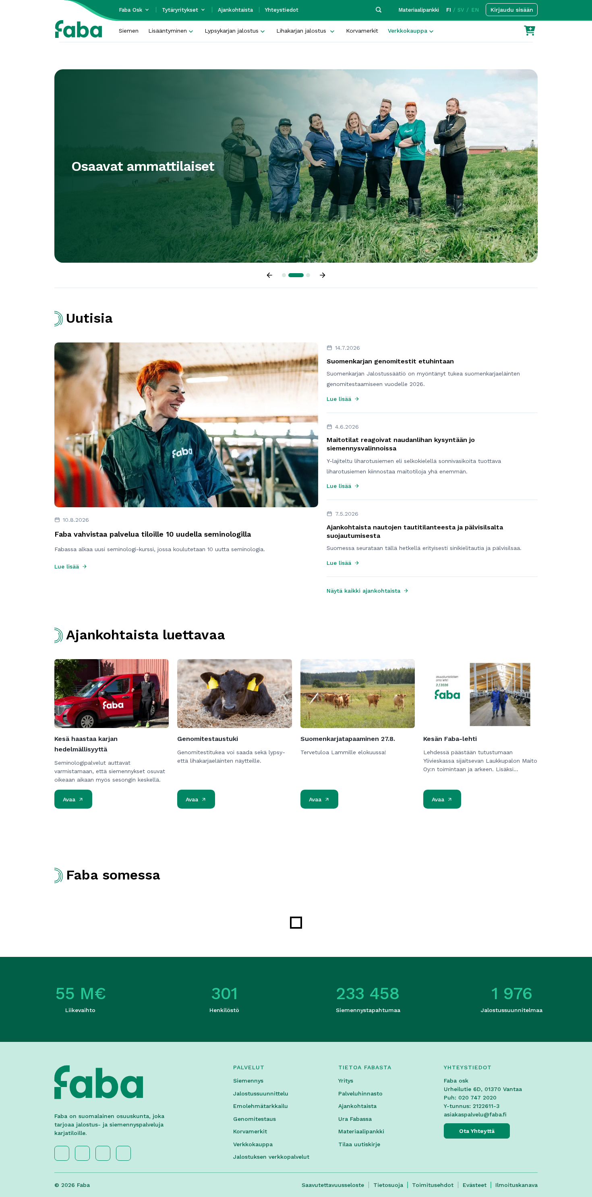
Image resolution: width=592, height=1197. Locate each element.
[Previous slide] (269, 275)
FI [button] (448, 9)
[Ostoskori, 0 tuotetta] (530, 31)
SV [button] (460, 9)
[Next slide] (323, 275)
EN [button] (475, 9)
